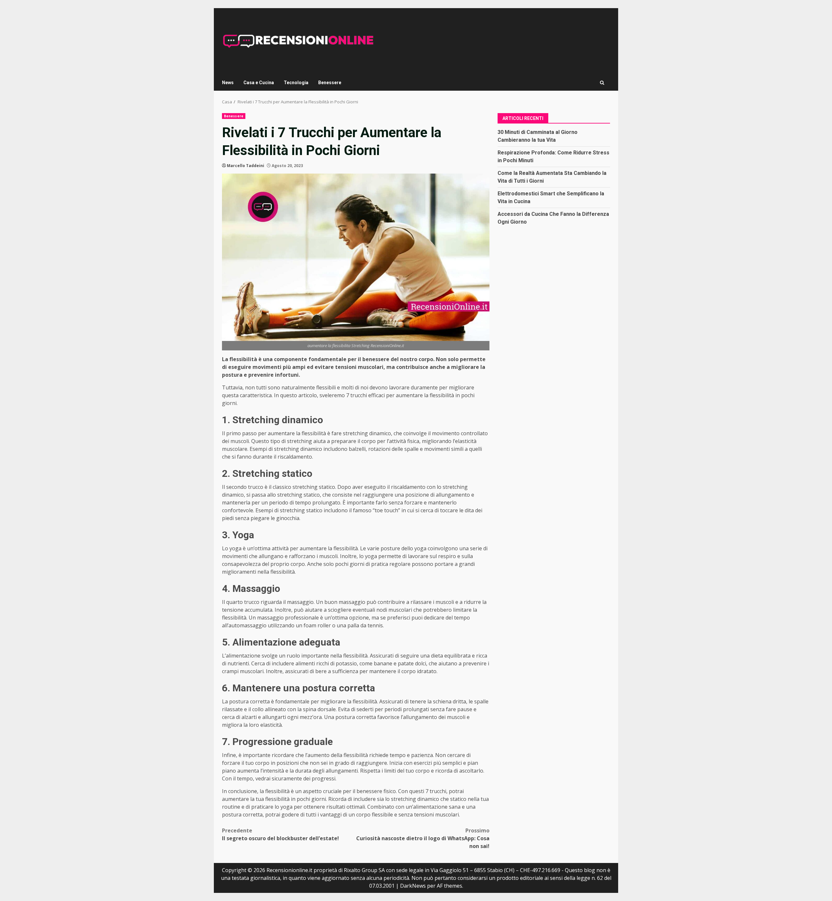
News (228, 82)
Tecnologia (296, 82)
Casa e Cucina (258, 82)
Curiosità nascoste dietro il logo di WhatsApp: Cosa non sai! (422, 838)
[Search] (602, 82)
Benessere (329, 82)
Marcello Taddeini (245, 165)
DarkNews (413, 885)
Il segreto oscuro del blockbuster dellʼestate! (280, 834)
